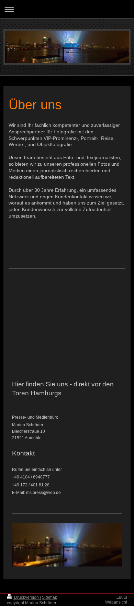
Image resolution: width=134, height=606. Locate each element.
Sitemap (49, 597)
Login (121, 596)
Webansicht (116, 602)
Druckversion (26, 597)
